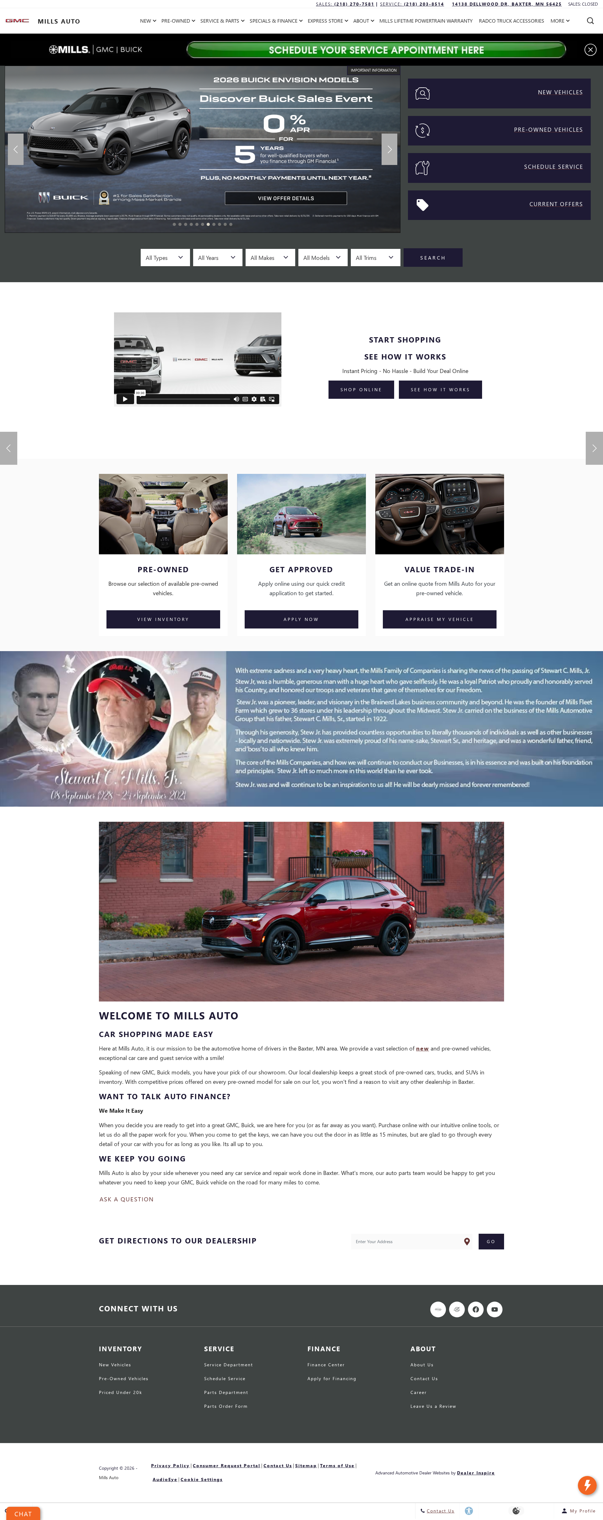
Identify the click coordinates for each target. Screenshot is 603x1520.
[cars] (438, 1309)
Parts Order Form (226, 1406)
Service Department (228, 1365)
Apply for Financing (331, 1378)
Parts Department (226, 1392)
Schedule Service (225, 1378)
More (557, 21)
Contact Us (424, 1378)
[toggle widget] (587, 1485)
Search (433, 257)
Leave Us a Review (433, 1406)
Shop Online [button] (361, 389)
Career (418, 1392)
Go (491, 1241)
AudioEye (165, 1479)
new (422, 1048)
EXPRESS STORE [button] (325, 21)
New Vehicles (115, 1365)
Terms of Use (337, 1465)
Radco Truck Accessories (511, 20)
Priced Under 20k (120, 1392)
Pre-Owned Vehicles (124, 1378)
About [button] (361, 21)
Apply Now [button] (301, 619)
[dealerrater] (457, 1309)
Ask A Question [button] (127, 1199)
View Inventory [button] (163, 619)
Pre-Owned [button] (175, 21)
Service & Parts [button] (219, 21)
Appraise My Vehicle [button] (439, 619)
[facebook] (476, 1309)
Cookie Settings (202, 1479)
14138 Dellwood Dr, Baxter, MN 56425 (507, 4)
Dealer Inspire (476, 1473)
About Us (422, 1365)
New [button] (147, 21)
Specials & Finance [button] (273, 21)
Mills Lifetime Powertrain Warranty (426, 20)
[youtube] (495, 1309)
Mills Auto (108, 1477)
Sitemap (306, 1465)
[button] (590, 20)
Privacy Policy (170, 1465)
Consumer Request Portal (226, 1465)
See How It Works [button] (440, 389)
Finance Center (326, 1365)
